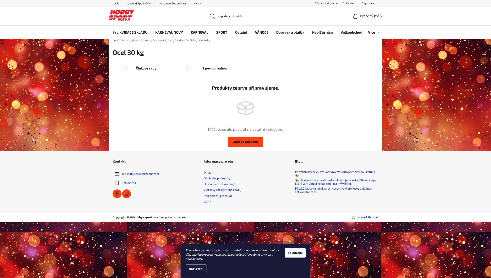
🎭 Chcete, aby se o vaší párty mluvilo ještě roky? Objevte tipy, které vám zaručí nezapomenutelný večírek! (336, 182)
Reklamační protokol (218, 196)
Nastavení (196, 269)
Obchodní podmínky (139, 4)
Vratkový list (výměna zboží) (222, 190)
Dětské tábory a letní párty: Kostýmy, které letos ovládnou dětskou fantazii (333, 190)
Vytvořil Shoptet (368, 217)
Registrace (368, 3)
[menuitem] (130, 32)
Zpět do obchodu (245, 141)
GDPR (207, 202)
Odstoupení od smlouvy (173, 4)
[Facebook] (117, 193)
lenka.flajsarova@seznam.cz (141, 174)
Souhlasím (295, 253)
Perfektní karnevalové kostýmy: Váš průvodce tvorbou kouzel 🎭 (335, 173)
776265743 (129, 183)
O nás (116, 4)
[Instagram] (126, 193)
